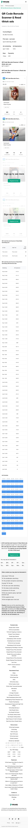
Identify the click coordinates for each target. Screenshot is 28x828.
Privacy (8, 822)
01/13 (14, 754)
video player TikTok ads (8, 576)
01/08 (14, 756)
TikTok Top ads (14, 731)
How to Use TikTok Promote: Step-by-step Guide (14, 774)
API (14, 799)
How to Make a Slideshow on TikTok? (14, 785)
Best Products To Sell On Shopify (14, 719)
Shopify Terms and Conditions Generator (14, 654)
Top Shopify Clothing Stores (14, 716)
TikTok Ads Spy (14, 675)
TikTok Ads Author (14, 736)
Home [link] (2, 5)
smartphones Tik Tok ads (8, 590)
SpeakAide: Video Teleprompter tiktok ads (24, 562)
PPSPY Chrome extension (14, 664)
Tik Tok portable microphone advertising (12, 581)
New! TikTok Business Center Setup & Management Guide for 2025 (14, 766)
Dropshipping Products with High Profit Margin (14, 704)
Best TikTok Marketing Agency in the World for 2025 (14, 778)
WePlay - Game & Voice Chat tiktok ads (24, 565)
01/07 (19, 756)
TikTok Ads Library (14, 682)
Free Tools (14, 662)
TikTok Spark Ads (14, 677)
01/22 (19, 752)
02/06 (14, 752)
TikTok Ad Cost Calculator (14, 643)
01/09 (9, 756)
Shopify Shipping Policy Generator (14, 660)
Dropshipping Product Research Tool (14, 699)
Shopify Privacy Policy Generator (14, 649)
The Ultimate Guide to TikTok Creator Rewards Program (14, 770)
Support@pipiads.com (14, 795)
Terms (13, 822)
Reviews (14, 690)
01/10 (19, 754)
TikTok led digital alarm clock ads (10, 599)
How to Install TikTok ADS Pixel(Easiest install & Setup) (14, 788)
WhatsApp (14, 797)
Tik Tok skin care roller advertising (10, 585)
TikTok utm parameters (14, 629)
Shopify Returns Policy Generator (14, 658)
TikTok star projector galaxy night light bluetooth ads (11, 593)
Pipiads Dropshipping (14, 702)
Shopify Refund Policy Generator (14, 652)
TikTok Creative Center (14, 684)
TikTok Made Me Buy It (14, 708)
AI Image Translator (14, 693)
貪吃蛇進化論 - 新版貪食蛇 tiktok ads (8, 562)
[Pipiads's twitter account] (12, 819)
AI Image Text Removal (14, 695)
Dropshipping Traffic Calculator (14, 638)
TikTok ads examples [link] (9, 5)
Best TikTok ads (14, 734)
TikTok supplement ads (8, 597)
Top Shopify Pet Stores (14, 712)
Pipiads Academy (14, 738)
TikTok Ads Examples (14, 727)
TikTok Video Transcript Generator (14, 686)
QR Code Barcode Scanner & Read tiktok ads (14, 562)
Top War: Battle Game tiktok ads (3, 565)
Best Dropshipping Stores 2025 (14, 697)
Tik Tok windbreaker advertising (10, 578)
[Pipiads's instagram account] (19, 819)
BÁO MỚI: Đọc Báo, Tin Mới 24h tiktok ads (8, 565)
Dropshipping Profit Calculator (14, 645)
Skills (14, 679)
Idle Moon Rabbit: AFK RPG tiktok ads (3, 562)
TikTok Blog (14, 729)
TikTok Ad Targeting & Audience (14, 632)
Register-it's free (14, 181)
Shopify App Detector (14, 636)
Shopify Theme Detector (14, 634)
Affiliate (14, 667)
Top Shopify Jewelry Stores (14, 714)
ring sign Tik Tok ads (7, 583)
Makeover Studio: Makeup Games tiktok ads (19, 565)
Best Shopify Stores (14, 710)
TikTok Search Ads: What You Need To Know (14, 763)
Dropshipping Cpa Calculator (14, 641)
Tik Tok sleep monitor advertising (10, 588)
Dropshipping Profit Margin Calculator (14, 647)
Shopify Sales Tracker (14, 627)
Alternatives (14, 688)
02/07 (9, 752)
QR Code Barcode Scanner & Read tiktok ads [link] (11, 8)
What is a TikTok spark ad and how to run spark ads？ (14, 782)
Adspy (14, 673)
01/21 (9, 754)
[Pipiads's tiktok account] (16, 819)
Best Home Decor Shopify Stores (14, 721)
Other (22, 747)
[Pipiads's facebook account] (9, 819)
